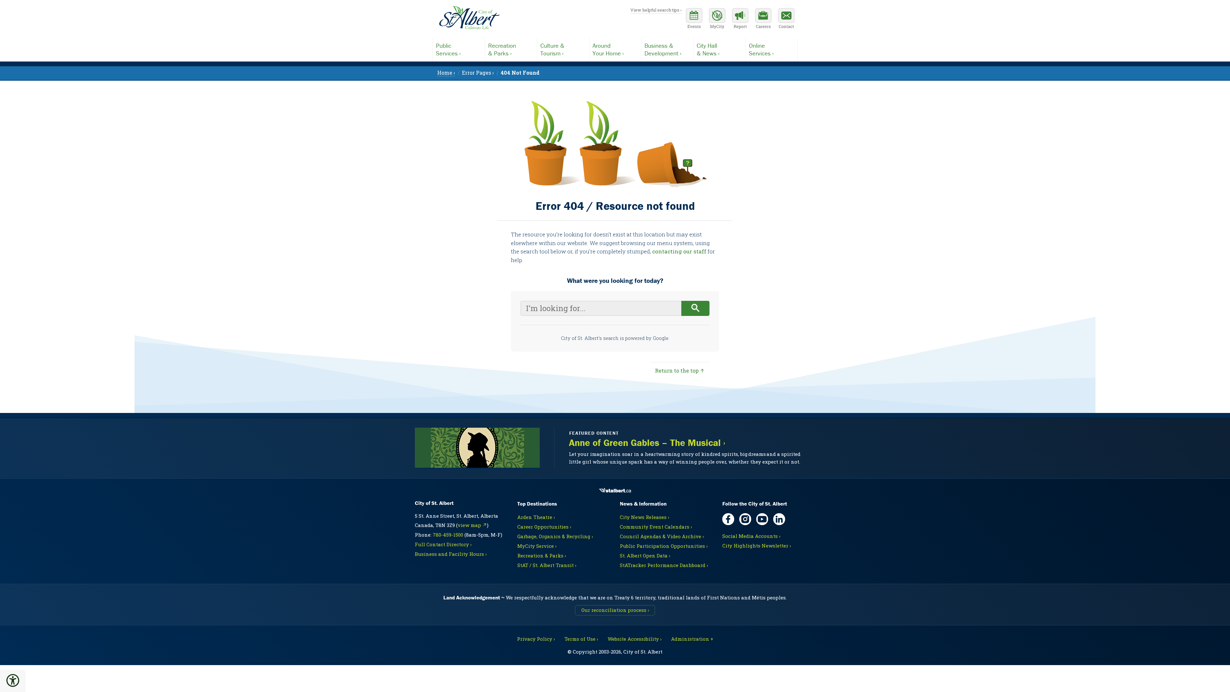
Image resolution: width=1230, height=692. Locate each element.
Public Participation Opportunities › (664, 546)
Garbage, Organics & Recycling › (555, 536)
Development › (662, 49)
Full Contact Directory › (443, 544)
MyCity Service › (536, 546)
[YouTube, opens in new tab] (762, 519)
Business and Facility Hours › (451, 554)
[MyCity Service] (717, 19)
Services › (448, 49)
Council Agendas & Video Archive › (662, 536)
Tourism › (552, 49)
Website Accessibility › (634, 639)
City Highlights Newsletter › (756, 545)
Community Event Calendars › (656, 526)
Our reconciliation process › (615, 610)
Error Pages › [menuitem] (478, 72)
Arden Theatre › (536, 517)
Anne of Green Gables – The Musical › (647, 443)
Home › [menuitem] (446, 72)
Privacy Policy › (536, 639)
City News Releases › (644, 517)
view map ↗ (472, 525)
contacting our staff (679, 251)
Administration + (692, 639)
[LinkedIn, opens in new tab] (779, 519)
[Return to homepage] (469, 18)
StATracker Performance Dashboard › (664, 565)
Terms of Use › (581, 639)
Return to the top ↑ (680, 370)
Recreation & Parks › (541, 555)
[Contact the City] (786, 19)
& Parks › (502, 49)
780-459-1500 (448, 534)
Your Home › (608, 49)
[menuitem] (520, 72)
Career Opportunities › (544, 526)
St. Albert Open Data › (645, 555)
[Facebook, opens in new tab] (728, 519)
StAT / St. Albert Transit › (546, 565)
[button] (13, 680)
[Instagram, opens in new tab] (745, 519)
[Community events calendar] (694, 19)
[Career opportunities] (763, 19)
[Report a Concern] (740, 19)
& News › (708, 49)
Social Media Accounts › (751, 536)
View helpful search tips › (656, 10)
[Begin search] (695, 308)
